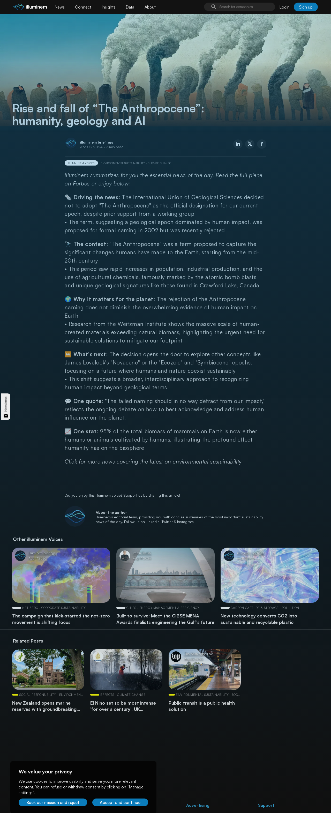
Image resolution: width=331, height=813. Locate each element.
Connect (83, 7)
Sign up (306, 7)
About (150, 7)
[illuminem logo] (30, 8)
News (60, 7)
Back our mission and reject (52, 802)
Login (284, 7)
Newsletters (6, 404)
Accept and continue (120, 802)
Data (130, 7)
